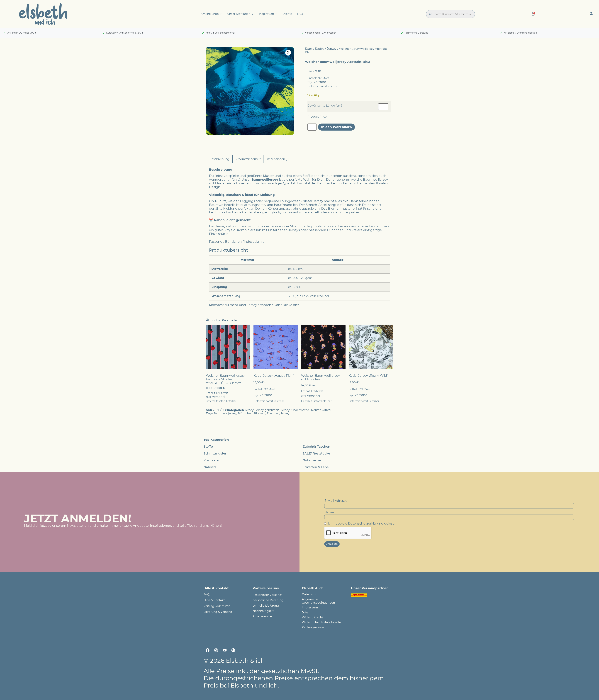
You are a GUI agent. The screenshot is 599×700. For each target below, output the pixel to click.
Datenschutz (311, 594)
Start (308, 49)
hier (263, 241)
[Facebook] (207, 650)
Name (329, 512)
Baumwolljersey (225, 413)
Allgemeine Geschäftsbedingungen (318, 601)
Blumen (259, 413)
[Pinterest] (233, 650)
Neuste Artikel (321, 410)
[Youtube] (225, 650)
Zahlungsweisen (313, 627)
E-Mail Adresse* (336, 500)
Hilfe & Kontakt (214, 600)
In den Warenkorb (336, 127)
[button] (288, 53)
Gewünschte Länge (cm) (324, 105)
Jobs (305, 612)
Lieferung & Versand (218, 612)
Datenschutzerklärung (365, 523)
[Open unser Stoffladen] (252, 14)
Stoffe (319, 49)
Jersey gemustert (267, 410)
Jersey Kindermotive (295, 410)
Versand (319, 82)
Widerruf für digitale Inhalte (321, 622)
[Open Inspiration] (276, 14)
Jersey (331, 49)
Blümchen (245, 413)
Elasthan (273, 413)
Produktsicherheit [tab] (248, 159)
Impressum (310, 607)
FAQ (206, 594)
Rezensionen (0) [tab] (278, 159)
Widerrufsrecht (312, 617)
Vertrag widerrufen (217, 606)
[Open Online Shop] (220, 14)
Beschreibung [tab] (219, 159)
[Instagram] (216, 650)
